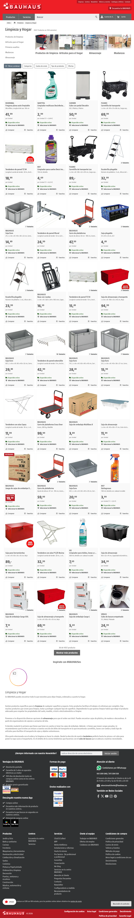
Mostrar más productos (67, 652)
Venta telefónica (60, 844)
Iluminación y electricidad (13, 854)
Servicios (27, 17)
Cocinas (6, 844)
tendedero (87, 736)
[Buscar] (96, 17)
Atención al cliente (61, 875)
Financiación (59, 863)
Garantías (58, 860)
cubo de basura (85, 738)
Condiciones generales (115, 838)
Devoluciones (111, 863)
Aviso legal (91, 911)
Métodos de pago (113, 851)
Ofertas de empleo (87, 841)
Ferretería (6, 847)
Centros (87, 2)
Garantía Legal (125, 915)
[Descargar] (7, 823)
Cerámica (6, 863)
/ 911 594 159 (113, 773)
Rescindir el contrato (121, 903)
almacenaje (48, 718)
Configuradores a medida (64, 888)
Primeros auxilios (12, 47)
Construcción (8, 882)
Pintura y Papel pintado (12, 867)
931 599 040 (102, 773)
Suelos (5, 860)
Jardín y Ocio (8, 838)
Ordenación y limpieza (12, 870)
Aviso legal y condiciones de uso (118, 857)
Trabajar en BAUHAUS (88, 838)
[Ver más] (58, 798)
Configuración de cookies (74, 911)
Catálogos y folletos (117, 2)
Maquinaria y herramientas (14, 851)
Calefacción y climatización (13, 857)
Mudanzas (9, 52)
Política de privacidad (114, 841)
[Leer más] (58, 774)
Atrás (9, 23)
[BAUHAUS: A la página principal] (22, 7)
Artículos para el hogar (14, 42)
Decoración (7, 873)
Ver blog (57, 866)
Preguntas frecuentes (62, 878)
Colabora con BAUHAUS (89, 844)
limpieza (38, 706)
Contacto (127, 2)
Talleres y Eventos (113, 847)
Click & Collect (60, 838)
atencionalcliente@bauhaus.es (114, 785)
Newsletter (94, 2)
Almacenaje (10, 57)
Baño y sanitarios (10, 841)
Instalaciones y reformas (64, 847)
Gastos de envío (112, 844)
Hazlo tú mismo (60, 851)
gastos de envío (76, 901)
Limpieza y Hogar (31, 23)
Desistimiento (111, 860)
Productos (10, 17)
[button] (18, 677)
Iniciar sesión (111, 753)
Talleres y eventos (104, 2)
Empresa (81, 2)
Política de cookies (113, 854)
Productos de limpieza (14, 36)
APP (55, 841)
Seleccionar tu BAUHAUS (16, 125)
